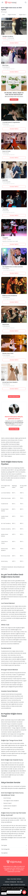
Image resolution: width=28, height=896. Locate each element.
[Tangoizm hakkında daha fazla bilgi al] (14, 227)
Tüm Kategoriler (5, 849)
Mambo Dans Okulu (7, 353)
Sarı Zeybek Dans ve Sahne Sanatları (12, 266)
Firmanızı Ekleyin (14, 429)
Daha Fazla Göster (14, 396)
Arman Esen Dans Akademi (9, 382)
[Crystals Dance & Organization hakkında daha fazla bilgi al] (14, 112)
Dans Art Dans (6, 151)
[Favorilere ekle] (24, 20)
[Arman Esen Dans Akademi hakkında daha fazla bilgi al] (14, 372)
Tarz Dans (5, 209)
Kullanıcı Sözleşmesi (10, 882)
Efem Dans (5, 65)
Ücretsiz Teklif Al (14, 43)
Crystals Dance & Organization (11, 122)
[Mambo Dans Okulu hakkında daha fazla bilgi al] (14, 343)
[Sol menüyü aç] (2, 2)
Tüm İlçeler (4, 845)
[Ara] (25, 2)
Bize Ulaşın (20, 882)
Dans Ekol (5, 180)
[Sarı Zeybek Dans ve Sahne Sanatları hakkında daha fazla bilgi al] (14, 256)
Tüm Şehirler (4, 853)
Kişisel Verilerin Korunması (17, 885)
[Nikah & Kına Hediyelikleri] (14, 89)
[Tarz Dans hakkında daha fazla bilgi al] (14, 198)
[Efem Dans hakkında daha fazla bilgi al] (14, 55)
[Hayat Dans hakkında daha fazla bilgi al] (14, 314)
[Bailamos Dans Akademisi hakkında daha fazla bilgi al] (14, 285)
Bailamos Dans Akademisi (9, 295)
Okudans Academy (7, 36)
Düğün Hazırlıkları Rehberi (14, 879)
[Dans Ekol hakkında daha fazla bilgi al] (14, 169)
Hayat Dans (5, 324)
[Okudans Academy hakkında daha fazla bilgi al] (14, 26)
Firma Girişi (6, 885)
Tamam (4, 893)
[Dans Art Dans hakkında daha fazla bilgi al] (14, 141)
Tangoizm (5, 237)
